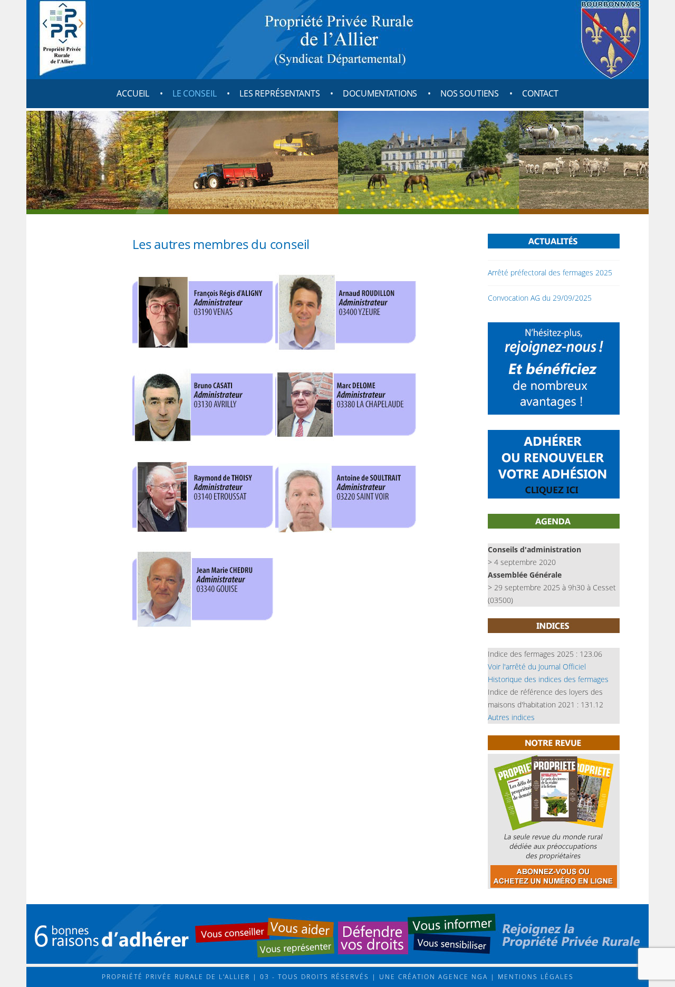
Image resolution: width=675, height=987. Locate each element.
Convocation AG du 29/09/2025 (540, 298)
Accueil (133, 93)
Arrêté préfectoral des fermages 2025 (550, 272)
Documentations (380, 93)
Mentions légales (534, 976)
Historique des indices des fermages (548, 679)
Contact (540, 93)
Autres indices (511, 717)
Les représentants (279, 93)
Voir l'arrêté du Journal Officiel (537, 667)
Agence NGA (462, 976)
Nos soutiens (469, 93)
